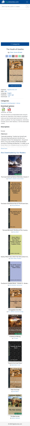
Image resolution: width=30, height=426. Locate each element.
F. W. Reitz (15, 338)
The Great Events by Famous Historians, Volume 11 (15, 177)
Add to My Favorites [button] (16, 85)
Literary (18, 103)
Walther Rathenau (16, 418)
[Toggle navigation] (27, 2)
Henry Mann (16, 232)
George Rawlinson (16, 205)
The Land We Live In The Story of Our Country (15, 230)
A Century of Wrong (15, 336)
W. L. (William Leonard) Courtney (15, 311)
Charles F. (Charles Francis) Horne (15, 178)
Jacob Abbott (16, 391)
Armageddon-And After (15, 310)
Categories (16, 44)
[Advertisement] (15, 25)
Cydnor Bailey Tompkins (15, 258)
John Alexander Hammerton (15, 285)
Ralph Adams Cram (15, 365)
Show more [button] (4, 148)
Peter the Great (15, 389)
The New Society (15, 416)
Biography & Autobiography (8, 103)
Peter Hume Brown (16, 52)
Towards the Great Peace (15, 363)
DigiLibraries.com (12, 89)
